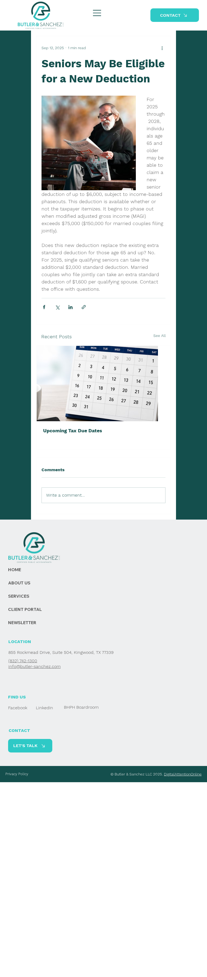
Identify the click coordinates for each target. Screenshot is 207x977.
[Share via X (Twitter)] (57, 307)
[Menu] (97, 13)
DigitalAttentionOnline (183, 774)
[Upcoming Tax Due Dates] (103, 383)
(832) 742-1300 (22, 660)
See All (159, 335)
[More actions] (162, 48)
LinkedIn (44, 707)
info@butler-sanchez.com (34, 666)
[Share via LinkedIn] (70, 307)
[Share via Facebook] (44, 307)
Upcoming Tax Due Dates (72, 430)
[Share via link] (83, 307)
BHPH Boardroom (81, 707)
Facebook (17, 707)
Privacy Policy (16, 774)
